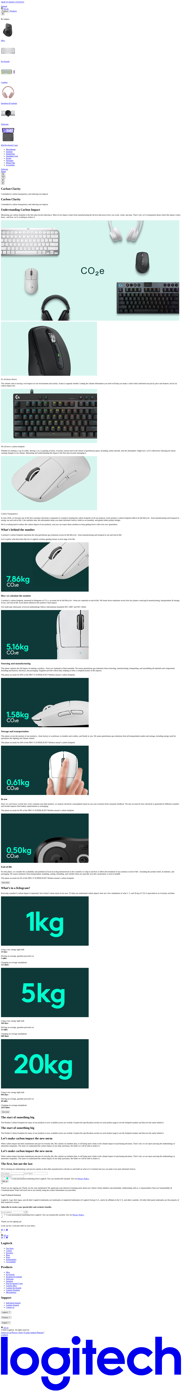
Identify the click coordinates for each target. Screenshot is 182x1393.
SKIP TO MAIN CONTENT (12, 2)
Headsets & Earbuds (14, 1277)
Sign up (4, 1181)
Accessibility (11, 1262)
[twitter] (4, 1230)
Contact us (10, 1307)
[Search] (3, 174)
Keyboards (10, 1274)
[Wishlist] (3, 177)
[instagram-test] (2, 1230)
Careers (9, 1251)
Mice (8, 1272)
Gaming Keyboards (13, 1288)
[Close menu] (3, 14)
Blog (8, 1255)
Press (8, 1257)
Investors (9, 1253)
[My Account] (3, 180)
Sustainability (11, 1260)
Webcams (9, 1279)
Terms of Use (6, 1333)
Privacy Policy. (83, 1179)
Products (5, 11)
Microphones (11, 1292)
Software (4, 169)
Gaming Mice (11, 1286)
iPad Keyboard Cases (14, 1283)
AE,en (5, 9)
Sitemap (40, 1333)
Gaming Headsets (13, 1290)
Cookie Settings (30, 1333)
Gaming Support (12, 1305)
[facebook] (7, 1230)
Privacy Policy (18, 1333)
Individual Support (13, 1303)
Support (4, 6)
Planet (3, 171)
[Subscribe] (26, 1212)
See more (5, 883)
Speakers (9, 1281)
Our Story (10, 1248)
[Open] (3, 183)
